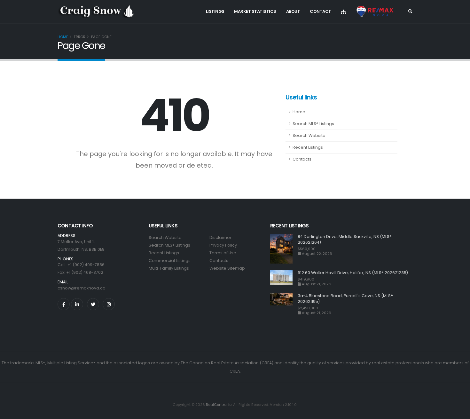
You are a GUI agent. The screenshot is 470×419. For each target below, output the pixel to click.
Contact (320, 11)
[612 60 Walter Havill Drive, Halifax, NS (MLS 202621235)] (284, 278)
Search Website (309, 135)
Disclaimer (220, 237)
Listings (215, 11)
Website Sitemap (227, 268)
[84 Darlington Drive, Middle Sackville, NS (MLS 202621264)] (284, 249)
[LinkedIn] (77, 304)
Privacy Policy (223, 245)
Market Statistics (255, 11)
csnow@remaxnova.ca (82, 288)
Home (63, 36)
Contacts (302, 159)
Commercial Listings (170, 260)
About (293, 11)
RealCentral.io (218, 404)
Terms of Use (222, 253)
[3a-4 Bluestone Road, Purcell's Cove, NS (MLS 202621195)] (284, 304)
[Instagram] (109, 304)
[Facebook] (64, 304)
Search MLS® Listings (313, 123)
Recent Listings (308, 147)
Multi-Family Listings (169, 268)
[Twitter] (93, 304)
